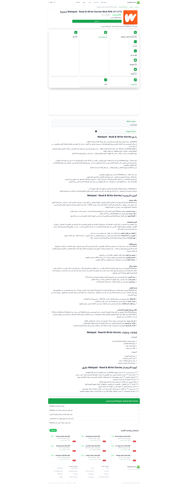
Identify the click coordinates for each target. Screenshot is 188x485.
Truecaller (75, 474)
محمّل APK (103, 2)
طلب (54, 483)
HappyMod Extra (132, 2)
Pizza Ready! (91, 477)
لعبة (90, 2)
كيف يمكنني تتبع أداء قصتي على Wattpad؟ (59, 423)
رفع (56, 483)
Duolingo (61, 477)
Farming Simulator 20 (73, 471)
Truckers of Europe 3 (73, 477)
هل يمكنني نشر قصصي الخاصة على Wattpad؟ (60, 410)
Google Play (134, 84)
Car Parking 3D (91, 474)
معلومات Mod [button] (131, 121)
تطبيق (84, 2)
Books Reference (123, 7)
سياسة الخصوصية (69, 483)
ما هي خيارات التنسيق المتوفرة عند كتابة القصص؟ (61, 418)
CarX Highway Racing (58, 471)
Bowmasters (60, 468)
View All (53, 430)
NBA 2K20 (107, 471)
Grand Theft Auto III (90, 471)
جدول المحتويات (131, 131)
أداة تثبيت (95, 2)
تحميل (95, 21)
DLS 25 (107, 468)
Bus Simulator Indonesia (104, 477)
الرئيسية (137, 7)
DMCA (78, 2)
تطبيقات (131, 7)
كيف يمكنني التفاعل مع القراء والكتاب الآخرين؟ (60, 414)
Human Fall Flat (74, 468)
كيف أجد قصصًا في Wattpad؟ (56, 406)
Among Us (106, 474)
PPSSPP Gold (60, 474)
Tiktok (92, 468)
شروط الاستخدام (61, 483)
